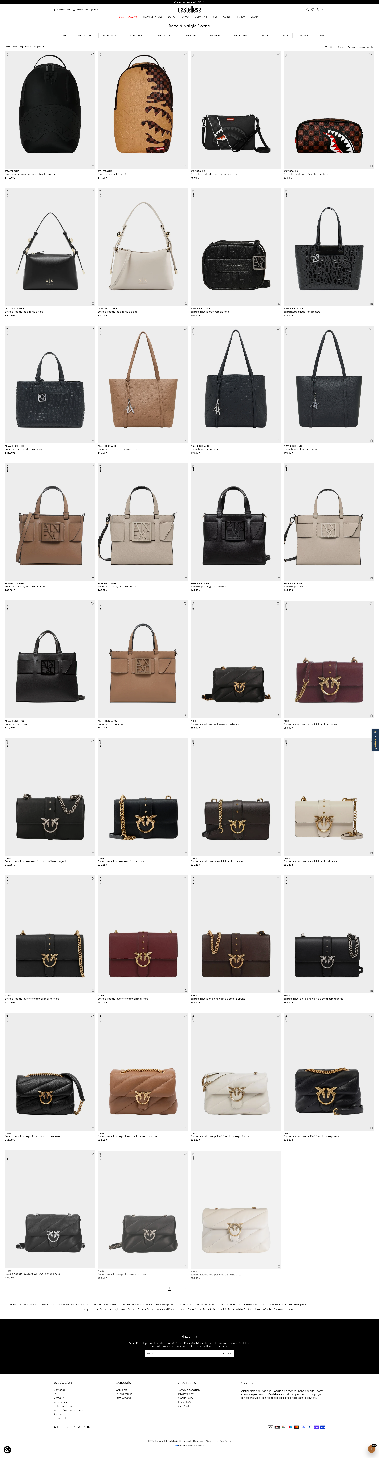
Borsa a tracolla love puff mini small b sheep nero (311, 1136)
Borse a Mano (110, 35)
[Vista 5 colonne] (331, 47)
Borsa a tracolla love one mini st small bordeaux (310, 723)
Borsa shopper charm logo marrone (118, 449)
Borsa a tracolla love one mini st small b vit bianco (311, 861)
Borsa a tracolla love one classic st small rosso (123, 998)
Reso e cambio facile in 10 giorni (188, 2)
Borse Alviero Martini (214, 1309)
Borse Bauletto (191, 35)
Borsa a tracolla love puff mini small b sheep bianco (220, 1136)
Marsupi (304, 35)
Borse (63, 35)
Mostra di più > (297, 1305)
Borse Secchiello (240, 35)
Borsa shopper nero (16, 723)
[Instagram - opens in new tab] (79, 1427)
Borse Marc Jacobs (284, 1309)
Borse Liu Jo (194, 1309)
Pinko (194, 721)
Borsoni (284, 35)
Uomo (182, 1309)
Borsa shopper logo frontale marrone (25, 586)
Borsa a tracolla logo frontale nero (24, 311)
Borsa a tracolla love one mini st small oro (121, 861)
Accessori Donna (166, 1309)
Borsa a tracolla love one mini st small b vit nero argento (36, 861)
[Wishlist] (312, 10)
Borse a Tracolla (164, 35)
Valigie (323, 35)
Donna (103, 1309)
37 (201, 1288)
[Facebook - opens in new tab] (74, 1427)
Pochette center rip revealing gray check (214, 174)
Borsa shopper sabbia (296, 586)
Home (7, 46)
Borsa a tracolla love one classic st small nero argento (313, 998)
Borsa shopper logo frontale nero (302, 311)
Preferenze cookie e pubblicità (191, 1445)
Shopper (264, 35)
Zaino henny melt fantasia (112, 174)
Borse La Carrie (262, 1309)
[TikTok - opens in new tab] (83, 1427)
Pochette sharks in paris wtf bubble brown (307, 174)
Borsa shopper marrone (111, 723)
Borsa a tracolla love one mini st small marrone (217, 861)
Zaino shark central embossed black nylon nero (31, 174)
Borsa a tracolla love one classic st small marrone (218, 998)
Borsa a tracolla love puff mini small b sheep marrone (127, 1136)
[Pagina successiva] (209, 1288)
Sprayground (12, 171)
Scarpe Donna (146, 1309)
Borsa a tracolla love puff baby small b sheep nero (33, 1136)
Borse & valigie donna (21, 46)
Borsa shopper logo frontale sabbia (117, 586)
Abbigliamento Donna (122, 1309)
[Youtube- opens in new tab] (88, 1427)
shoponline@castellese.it (194, 1441)
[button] (307, 10)
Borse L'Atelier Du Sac (240, 1309)
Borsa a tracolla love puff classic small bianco (216, 1273)
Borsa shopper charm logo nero (208, 449)
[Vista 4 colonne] (326, 47)
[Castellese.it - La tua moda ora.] (189, 10)
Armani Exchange (14, 309)
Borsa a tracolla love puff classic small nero (215, 723)
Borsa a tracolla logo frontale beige (118, 311)
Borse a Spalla (136, 35)
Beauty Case (84, 35)
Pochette (215, 35)
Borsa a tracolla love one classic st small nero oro (32, 998)
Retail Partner (225, 1441)
